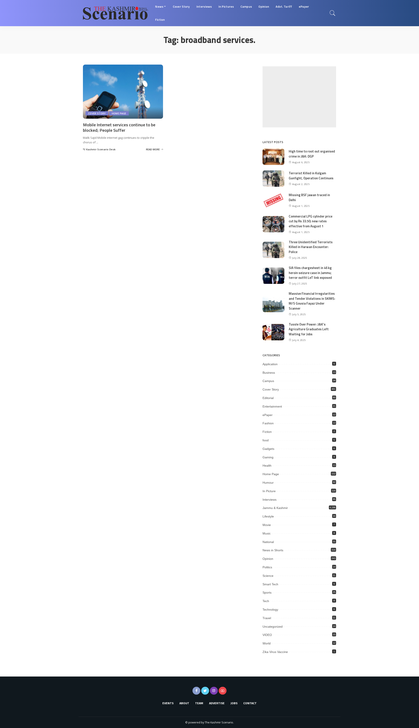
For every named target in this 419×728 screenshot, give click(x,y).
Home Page (119, 113)
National (268, 542)
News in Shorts (273, 550)
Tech (266, 601)
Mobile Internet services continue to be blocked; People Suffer (119, 127)
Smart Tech (270, 584)
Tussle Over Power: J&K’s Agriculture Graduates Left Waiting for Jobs (309, 329)
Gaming (268, 457)
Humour (268, 482)
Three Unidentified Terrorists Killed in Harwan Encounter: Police (311, 247)
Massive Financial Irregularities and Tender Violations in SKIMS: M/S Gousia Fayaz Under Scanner (312, 301)
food (266, 440)
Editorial (268, 398)
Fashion (268, 423)
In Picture (269, 491)
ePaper (268, 415)
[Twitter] (205, 691)
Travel (267, 618)
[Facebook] (196, 691)
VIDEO (267, 635)
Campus (268, 381)
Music (267, 533)
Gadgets (268, 449)
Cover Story (97, 113)
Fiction (267, 431)
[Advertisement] (299, 96)
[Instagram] (214, 691)
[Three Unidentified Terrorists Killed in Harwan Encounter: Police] (273, 250)
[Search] (332, 13)
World (267, 643)
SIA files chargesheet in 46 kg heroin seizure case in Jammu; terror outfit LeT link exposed (310, 272)
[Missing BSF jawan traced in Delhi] (273, 200)
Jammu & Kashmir (275, 508)
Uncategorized (273, 626)
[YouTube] (223, 691)
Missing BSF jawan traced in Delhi (309, 197)
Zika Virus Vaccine (275, 652)
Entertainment (272, 406)
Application (270, 364)
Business (269, 372)
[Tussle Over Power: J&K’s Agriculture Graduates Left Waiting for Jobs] (273, 332)
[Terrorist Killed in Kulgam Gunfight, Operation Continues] (273, 178)
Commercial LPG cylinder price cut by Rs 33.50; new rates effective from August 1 (310, 221)
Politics (267, 567)
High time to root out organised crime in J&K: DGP (312, 154)
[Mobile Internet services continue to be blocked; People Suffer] (123, 92)
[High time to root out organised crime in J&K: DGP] (273, 157)
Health (267, 465)
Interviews (269, 499)
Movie (267, 525)
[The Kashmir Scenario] (116, 13)
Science (268, 575)
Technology (270, 609)
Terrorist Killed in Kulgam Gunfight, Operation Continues (311, 176)
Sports (267, 592)
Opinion (268, 558)
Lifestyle (268, 516)
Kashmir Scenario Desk (101, 149)
